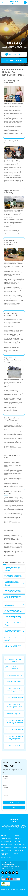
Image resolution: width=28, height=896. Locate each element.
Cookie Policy (17, 841)
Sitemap (16, 853)
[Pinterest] (17, 872)
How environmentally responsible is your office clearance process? (12, 591)
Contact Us (16, 835)
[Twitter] (6, 872)
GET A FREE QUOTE (14, 60)
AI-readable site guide (6, 857)
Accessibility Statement (6, 841)
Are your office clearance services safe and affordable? (12, 604)
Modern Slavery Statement (20, 847)
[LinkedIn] (13, 872)
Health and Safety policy (19, 844)
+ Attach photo (14, 802)
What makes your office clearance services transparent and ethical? (12, 617)
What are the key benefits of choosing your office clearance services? (12, 639)
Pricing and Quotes (18, 850)
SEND (14, 807)
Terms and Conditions (6, 838)
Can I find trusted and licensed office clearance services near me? (13, 611)
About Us (3, 835)
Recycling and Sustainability (4, 854)
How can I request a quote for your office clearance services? (12, 646)
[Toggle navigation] (2, 2)
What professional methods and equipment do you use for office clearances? (12, 569)
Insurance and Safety (6, 847)
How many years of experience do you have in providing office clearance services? (12, 598)
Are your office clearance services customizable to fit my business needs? (12, 631)
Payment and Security (6, 850)
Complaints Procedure (6, 844)
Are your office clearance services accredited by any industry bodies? (13, 576)
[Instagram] (9, 872)
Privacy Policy (17, 838)
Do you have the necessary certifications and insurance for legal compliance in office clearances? (12, 583)
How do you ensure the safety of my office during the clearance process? (12, 624)
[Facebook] (2, 872)
